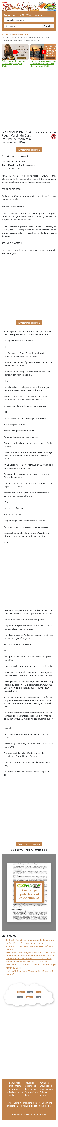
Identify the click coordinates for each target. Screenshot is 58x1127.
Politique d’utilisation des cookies (35, 1105)
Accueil (5, 34)
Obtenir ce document (30, 149)
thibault (20, 992)
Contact (17, 1102)
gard (38, 997)
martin (29, 997)
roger (20, 997)
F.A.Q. (8, 1102)
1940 (38, 992)
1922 (30, 992)
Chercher (48, 26)
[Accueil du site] (29, 5)
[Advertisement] (29, 99)
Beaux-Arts (14, 1082)
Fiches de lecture (20, 34)
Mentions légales (31, 1102)
